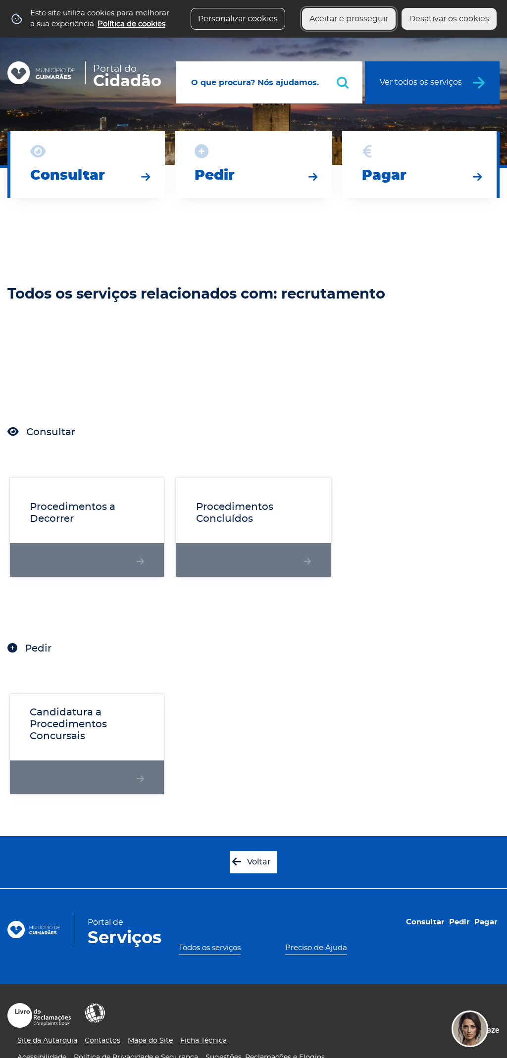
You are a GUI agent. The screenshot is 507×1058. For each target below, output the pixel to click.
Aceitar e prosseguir (348, 19)
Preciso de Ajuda (316, 948)
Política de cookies (131, 24)
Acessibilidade (95, 1013)
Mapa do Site (150, 1040)
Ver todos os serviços (421, 82)
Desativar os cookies (449, 19)
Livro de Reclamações (39, 1015)
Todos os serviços (210, 948)
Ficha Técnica (203, 1040)
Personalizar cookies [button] (238, 19)
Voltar (259, 862)
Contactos (102, 1040)
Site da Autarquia (47, 1040)
